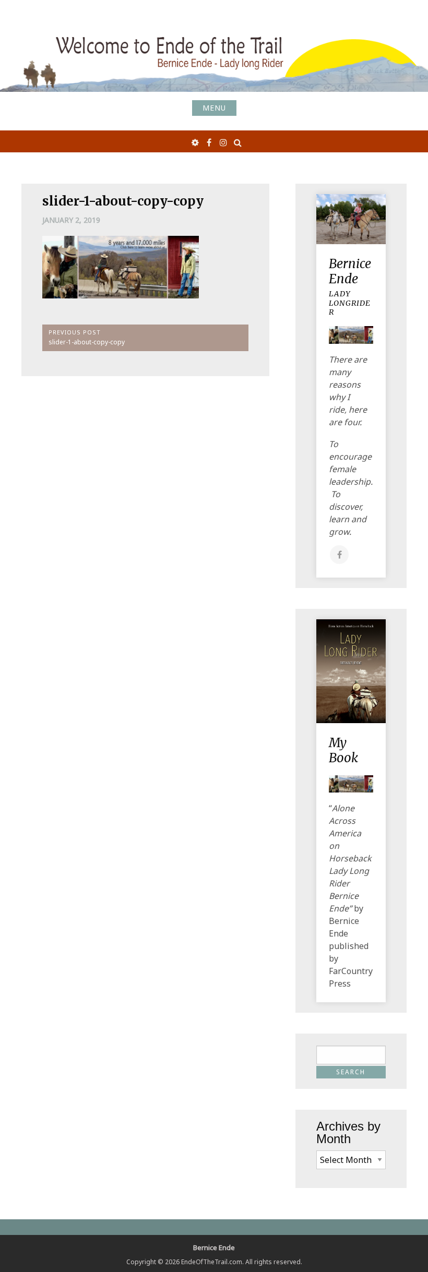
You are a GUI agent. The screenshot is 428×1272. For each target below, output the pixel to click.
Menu (214, 108)
